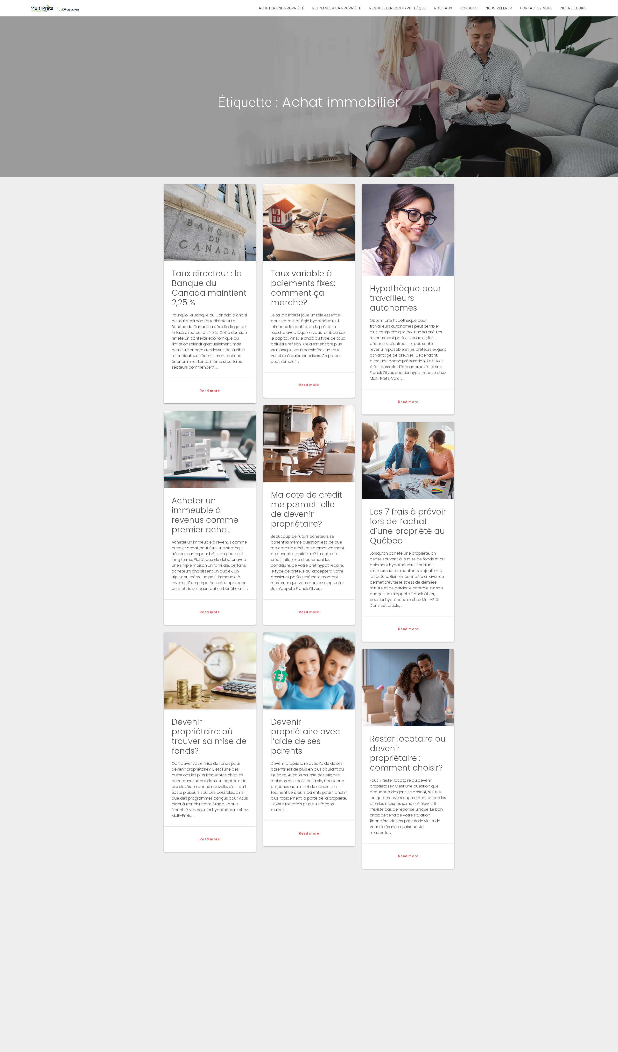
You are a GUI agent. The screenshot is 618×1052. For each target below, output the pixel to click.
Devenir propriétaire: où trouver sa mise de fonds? (209, 736)
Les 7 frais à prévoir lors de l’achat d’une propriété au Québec (408, 526)
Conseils (469, 8)
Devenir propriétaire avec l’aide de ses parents (305, 736)
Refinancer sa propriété (336, 8)
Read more (210, 391)
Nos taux (443, 8)
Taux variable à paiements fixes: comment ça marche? (303, 288)
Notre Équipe (574, 8)
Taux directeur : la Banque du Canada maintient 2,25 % (209, 288)
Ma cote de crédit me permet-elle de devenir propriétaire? (306, 509)
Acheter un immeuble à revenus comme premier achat (205, 515)
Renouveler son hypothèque (397, 8)
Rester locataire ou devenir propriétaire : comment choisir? (408, 753)
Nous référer (499, 8)
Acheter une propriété (281, 8)
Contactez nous (536, 8)
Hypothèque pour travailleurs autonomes (405, 298)
